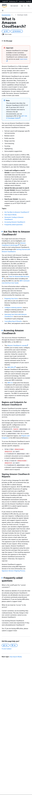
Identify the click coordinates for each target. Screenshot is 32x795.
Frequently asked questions (13, 224)
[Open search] (28, 6)
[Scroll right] (25, 5)
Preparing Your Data (11, 298)
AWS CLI (10, 383)
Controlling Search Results (13, 321)
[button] (7, 41)
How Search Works (10, 215)
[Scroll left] (9, 5)
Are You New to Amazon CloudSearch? (16, 212)
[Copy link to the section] (2, 232)
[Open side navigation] (2, 10)
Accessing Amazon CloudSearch (14, 222)
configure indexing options (13, 307)
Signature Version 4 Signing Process (13, 571)
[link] (22, 15)
